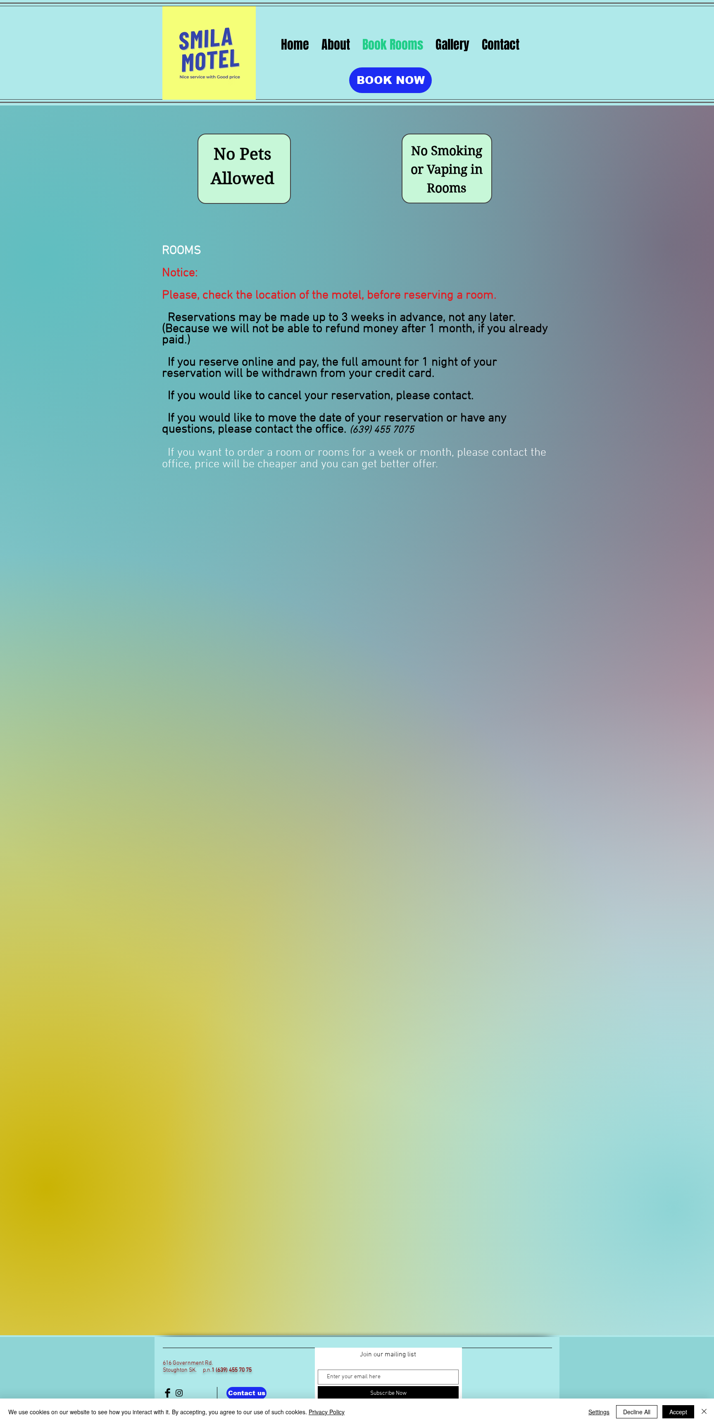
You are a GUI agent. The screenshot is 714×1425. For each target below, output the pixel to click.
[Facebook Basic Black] (167, 1393)
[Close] (704, 1411)
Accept (678, 1412)
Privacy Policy (327, 1412)
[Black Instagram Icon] (179, 1393)
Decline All (636, 1412)
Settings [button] (598, 1412)
